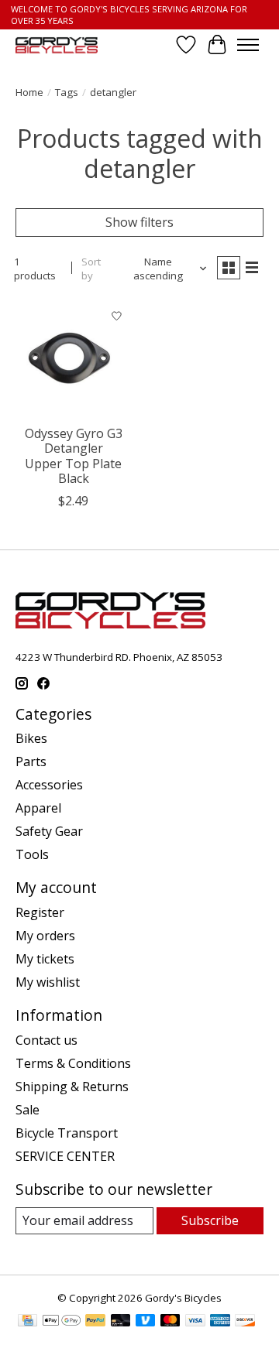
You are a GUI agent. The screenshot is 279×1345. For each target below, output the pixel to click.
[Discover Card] (245, 1322)
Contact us (47, 1040)
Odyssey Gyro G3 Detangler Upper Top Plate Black (73, 456)
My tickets (45, 958)
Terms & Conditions (73, 1063)
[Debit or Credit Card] (121, 1322)
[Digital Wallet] (62, 1322)
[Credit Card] (27, 1322)
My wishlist (48, 982)
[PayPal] (95, 1322)
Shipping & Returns (72, 1086)
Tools (32, 854)
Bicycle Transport (67, 1132)
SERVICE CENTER (65, 1156)
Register (40, 912)
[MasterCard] (170, 1322)
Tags (66, 92)
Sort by (91, 268)
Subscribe (210, 1220)
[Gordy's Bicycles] (57, 45)
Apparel (38, 807)
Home (29, 92)
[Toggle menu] (248, 44)
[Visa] (195, 1322)
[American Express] (220, 1322)
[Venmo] (146, 1322)
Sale (28, 1109)
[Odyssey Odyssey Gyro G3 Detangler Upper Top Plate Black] (74, 359)
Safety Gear (49, 831)
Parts (31, 761)
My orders (45, 935)
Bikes (31, 738)
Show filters (139, 222)
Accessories (49, 784)
